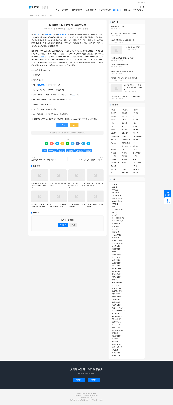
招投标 (135, 149)
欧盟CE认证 (116, 285)
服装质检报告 (116, 277)
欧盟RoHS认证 (116, 294)
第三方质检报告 (117, 319)
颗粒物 (113, 129)
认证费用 (124, 156)
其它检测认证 (138, 10)
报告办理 (135, 120)
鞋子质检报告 (116, 353)
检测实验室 (114, 169)
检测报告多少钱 (117, 282)
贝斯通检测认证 (137, 136)
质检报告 (34, 7)
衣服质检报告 (116, 336)
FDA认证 (115, 215)
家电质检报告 (116, 266)
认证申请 (124, 159)
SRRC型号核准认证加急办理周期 (67, 24)
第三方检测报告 (117, 316)
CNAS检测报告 (117, 198)
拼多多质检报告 (105, 10)
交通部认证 (115, 237)
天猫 (112, 126)
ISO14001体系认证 (118, 218)
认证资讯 (115, 339)
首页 (57, 10)
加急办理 (41, 57)
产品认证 (113, 143)
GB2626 (135, 159)
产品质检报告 (126, 172)
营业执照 (41, 85)
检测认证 (124, 116)
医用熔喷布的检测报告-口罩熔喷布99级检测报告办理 (39, 185)
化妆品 (124, 169)
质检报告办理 (115, 136)
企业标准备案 (116, 254)
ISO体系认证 (116, 223)
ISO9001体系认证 (118, 221)
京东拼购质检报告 (117, 243)
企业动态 (115, 251)
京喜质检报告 (116, 249)
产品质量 (135, 113)
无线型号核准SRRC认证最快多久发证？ (43, 160)
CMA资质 (113, 159)
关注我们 (140, 3)
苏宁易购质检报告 (117, 330)
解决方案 (113, 166)
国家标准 (124, 120)
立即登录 (63, 225)
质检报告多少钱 (117, 347)
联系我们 (78, 380)
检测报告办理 (115, 163)
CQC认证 (115, 207)
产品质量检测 (137, 163)
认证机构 (124, 129)
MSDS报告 (115, 226)
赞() (85, 29)
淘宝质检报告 (116, 296)
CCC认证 (127, 10)
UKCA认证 (115, 232)
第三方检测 (125, 133)
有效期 (124, 136)
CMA (112, 123)
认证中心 (135, 133)
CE (133, 116)
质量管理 (135, 172)
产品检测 (135, 129)
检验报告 (135, 139)
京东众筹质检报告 (117, 240)
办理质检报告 (137, 153)
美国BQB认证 (116, 322)
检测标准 (113, 120)
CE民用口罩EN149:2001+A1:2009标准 (76, 185)
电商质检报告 (116, 305)
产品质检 (135, 166)
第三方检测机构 (126, 146)
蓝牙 (112, 172)
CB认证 (114, 187)
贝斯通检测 (125, 110)
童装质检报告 (116, 313)
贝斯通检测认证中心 (127, 139)
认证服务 (124, 153)
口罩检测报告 (116, 260)
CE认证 (135, 126)
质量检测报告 (126, 143)
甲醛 (123, 149)
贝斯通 (113, 110)
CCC (112, 146)
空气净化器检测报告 (118, 310)
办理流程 (113, 133)
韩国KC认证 (116, 355)
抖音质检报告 (116, 271)
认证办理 (113, 149)
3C (134, 143)
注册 (73, 225)
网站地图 (93, 394)
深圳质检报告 (116, 299)
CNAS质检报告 (117, 201)
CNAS (135, 123)
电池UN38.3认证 (117, 308)
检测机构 (124, 113)
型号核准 (38, 34)
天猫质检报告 (91, 10)
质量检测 (124, 123)
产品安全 (124, 163)
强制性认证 (62, 34)
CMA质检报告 (116, 195)
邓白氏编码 (115, 350)
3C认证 (135, 156)
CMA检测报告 (116, 193)
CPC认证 (115, 204)
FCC (73, 95)
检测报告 (135, 110)
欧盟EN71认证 (116, 288)
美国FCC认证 (116, 324)
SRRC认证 (117, 10)
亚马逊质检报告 (117, 235)
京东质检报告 (77, 10)
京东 (123, 126)
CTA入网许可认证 (117, 209)
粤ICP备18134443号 (86, 397)
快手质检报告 (116, 268)
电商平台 (113, 139)
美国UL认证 (116, 327)
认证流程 (113, 153)
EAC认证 (115, 212)
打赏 (74, 125)
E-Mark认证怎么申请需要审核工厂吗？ (91, 160)
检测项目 (113, 116)
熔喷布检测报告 (117, 302)
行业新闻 (115, 333)
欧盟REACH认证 (117, 291)
